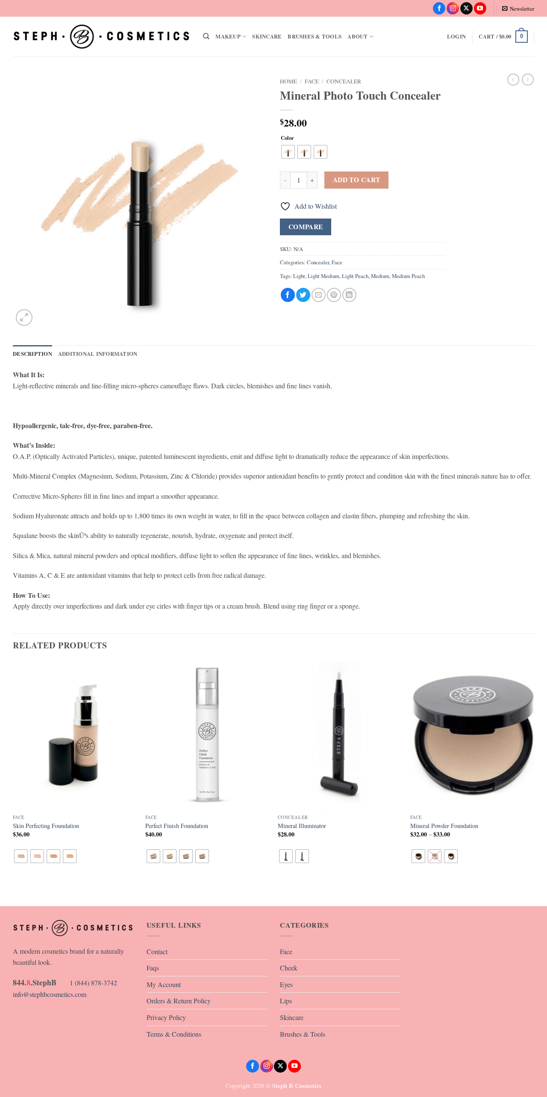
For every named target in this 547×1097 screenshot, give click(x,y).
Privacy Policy (166, 1017)
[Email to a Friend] (319, 295)
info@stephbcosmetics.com (49, 994)
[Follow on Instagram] (453, 8)
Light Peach (355, 276)
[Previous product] (528, 80)
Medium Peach (408, 276)
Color (287, 138)
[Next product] (513, 80)
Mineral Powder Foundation (444, 826)
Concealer (343, 81)
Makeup (228, 36)
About (357, 36)
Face (312, 81)
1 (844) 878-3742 (65, 982)
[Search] (206, 36)
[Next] (533, 783)
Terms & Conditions (174, 1033)
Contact (157, 951)
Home (288, 81)
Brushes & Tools (314, 36)
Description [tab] (32, 354)
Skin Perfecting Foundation (46, 826)
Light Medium (323, 276)
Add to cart (356, 179)
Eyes (286, 984)
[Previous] (13, 783)
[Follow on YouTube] (480, 8)
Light (299, 276)
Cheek (288, 967)
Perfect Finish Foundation (176, 826)
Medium (380, 276)
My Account (164, 984)
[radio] (288, 151)
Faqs (153, 967)
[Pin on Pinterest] (334, 295)
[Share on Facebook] (288, 295)
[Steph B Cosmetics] (101, 36)
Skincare (267, 36)
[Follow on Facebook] (439, 8)
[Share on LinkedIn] (349, 295)
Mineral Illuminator (302, 826)
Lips (286, 1000)
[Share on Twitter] (303, 295)
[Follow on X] (466, 8)
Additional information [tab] (98, 354)
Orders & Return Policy (179, 1000)
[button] (518, 8)
